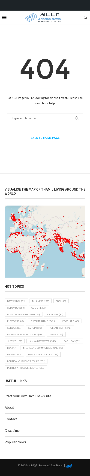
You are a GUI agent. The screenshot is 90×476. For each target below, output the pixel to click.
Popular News (15, 442)
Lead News (71, 341)
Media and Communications (43, 347)
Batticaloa (16, 301)
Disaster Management (23, 314)
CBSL (61, 301)
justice (14, 341)
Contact (11, 419)
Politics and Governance (26, 367)
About (9, 407)
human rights (59, 327)
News (14, 354)
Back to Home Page (45, 137)
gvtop (35, 327)
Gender (14, 327)
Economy (55, 314)
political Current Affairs (26, 361)
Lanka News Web (42, 341)
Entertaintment (43, 321)
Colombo (16, 307)
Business (40, 301)
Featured (70, 321)
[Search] (85, 17)
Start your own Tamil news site (28, 396)
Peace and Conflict (43, 354)
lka (11, 347)
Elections (15, 321)
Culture (38, 307)
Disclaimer (13, 430)
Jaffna (56, 334)
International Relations (24, 334)
